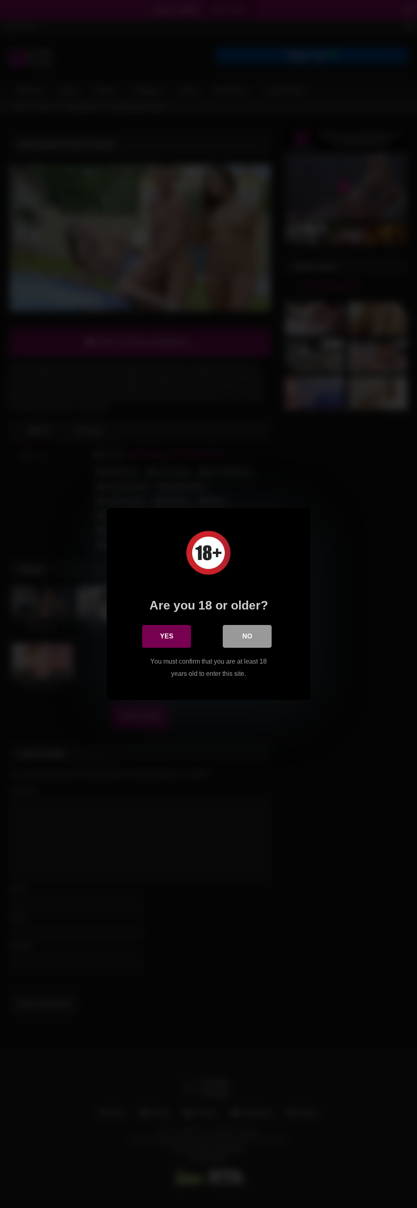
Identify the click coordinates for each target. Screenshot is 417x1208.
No (247, 636)
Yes (166, 636)
